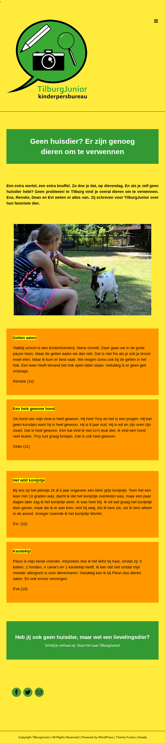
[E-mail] (39, 692)
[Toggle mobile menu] (156, 21)
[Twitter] (28, 692)
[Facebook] (16, 692)
